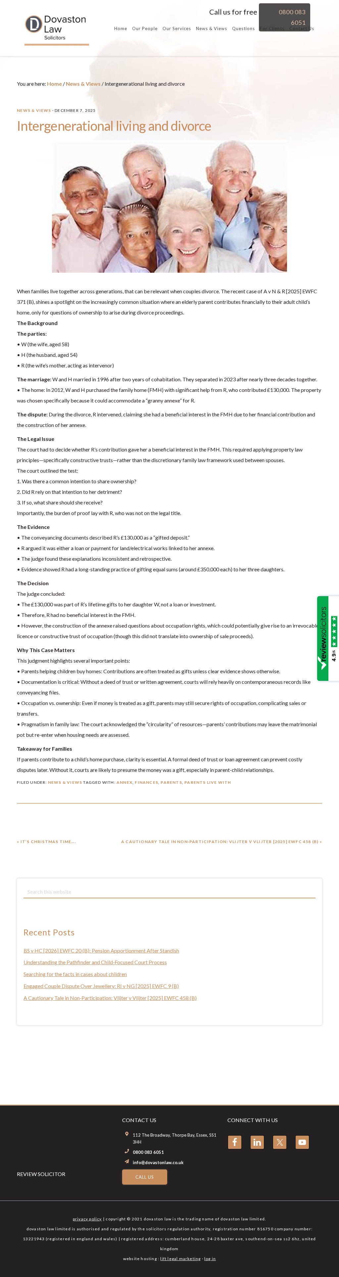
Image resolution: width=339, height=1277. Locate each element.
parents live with (207, 782)
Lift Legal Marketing (180, 1258)
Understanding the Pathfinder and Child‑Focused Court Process (95, 962)
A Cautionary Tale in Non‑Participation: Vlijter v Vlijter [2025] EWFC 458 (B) (110, 998)
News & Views (34, 110)
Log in (210, 1258)
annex (124, 782)
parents (171, 782)
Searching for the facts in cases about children (75, 974)
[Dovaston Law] (56, 42)
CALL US (144, 1177)
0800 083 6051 (148, 1152)
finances (146, 782)
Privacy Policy (87, 1218)
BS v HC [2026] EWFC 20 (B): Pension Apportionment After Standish (101, 950)
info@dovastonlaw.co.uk (158, 1162)
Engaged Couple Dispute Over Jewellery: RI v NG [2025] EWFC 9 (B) (101, 986)
